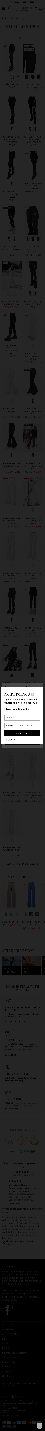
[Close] (40, 690)
